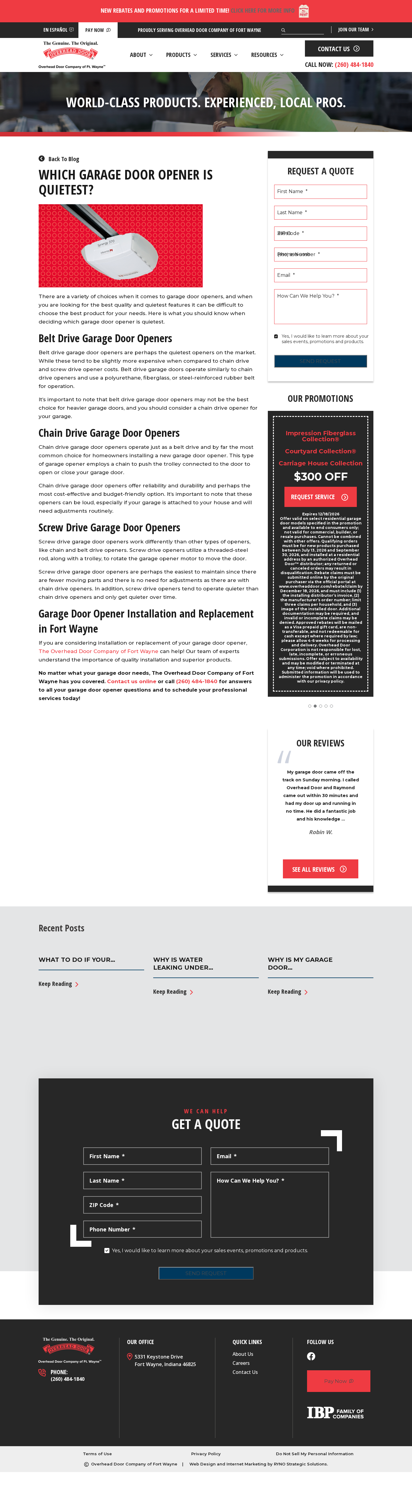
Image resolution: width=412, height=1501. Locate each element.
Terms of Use (97, 1453)
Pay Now (95, 30)
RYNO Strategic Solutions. (301, 1464)
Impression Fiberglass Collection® (321, 436)
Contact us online (131, 681)
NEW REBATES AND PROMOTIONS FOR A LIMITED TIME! (198, 10)
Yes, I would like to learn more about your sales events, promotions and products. (326, 338)
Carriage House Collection (321, 463)
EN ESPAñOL (55, 30)
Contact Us (245, 1372)
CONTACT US (334, 48)
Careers (241, 1363)
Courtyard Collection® (320, 451)
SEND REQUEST (320, 361)
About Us (243, 1354)
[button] (309, 706)
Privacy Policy (206, 1453)
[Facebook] (311, 1357)
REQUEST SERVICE (313, 496)
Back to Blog (63, 159)
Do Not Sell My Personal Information (314, 1453)
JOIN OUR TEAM (354, 29)
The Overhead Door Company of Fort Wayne (98, 651)
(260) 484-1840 (196, 681)
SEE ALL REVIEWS (313, 869)
